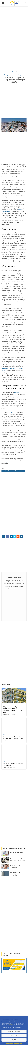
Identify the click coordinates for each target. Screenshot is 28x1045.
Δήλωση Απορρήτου (18, 1043)
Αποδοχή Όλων (14, 1040)
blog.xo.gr (11, 1024)
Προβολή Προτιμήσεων (14, 1031)
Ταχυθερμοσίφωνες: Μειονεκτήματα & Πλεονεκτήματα (15, 873)
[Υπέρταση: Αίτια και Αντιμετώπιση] (5, 866)
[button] (26, 3)
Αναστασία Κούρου (11, 85)
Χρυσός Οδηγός (6, 714)
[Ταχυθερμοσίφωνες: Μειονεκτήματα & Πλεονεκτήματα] (5, 873)
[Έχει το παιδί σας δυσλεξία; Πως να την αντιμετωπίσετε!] (5, 853)
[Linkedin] (11, 536)
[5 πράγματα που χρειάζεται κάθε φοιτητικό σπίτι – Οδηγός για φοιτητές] (14, 725)
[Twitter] (14, 536)
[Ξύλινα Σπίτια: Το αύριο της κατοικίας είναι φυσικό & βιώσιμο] (14, 751)
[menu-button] (2, 3)
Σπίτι (13, 71)
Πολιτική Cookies (9, 1043)
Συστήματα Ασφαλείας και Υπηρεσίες (14, 75)
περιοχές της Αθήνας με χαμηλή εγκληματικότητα (13, 470)
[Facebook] (7, 536)
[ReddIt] (18, 536)
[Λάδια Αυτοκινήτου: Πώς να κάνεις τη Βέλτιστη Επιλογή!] (5, 860)
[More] (21, 536)
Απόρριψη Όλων (14, 1035)
